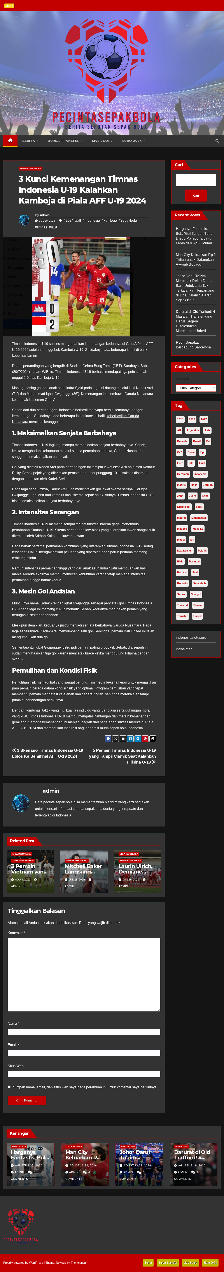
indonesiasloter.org (191, 637)
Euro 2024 (132, 141)
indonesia (200, 474)
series (181, 594)
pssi (195, 572)
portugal (194, 561)
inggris (181, 485)
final (202, 463)
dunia (191, 452)
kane (205, 496)
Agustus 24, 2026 (83, 1165)
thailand (182, 605)
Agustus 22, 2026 (137, 1165)
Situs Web (16, 1066)
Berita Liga (19, 1146)
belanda (182, 441)
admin (45, 215)
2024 (180, 419)
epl (202, 452)
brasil (197, 441)
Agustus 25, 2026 (28, 1165)
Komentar (16, 933)
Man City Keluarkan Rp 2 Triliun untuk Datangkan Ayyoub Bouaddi (196, 259)
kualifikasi (183, 506)
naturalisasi (184, 550)
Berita (29, 141)
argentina (193, 430)
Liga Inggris (74, 1146)
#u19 (53, 227)
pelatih (202, 550)
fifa (191, 463)
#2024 (69, 220)
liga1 (199, 506)
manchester (198, 517)
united (197, 616)
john (180, 496)
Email (13, 1045)
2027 (204, 419)
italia (194, 485)
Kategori (182, 379)
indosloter (184, 649)
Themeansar (78, 1262)
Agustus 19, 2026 (192, 1165)
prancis (182, 572)
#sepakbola (128, 220)
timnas (198, 605)
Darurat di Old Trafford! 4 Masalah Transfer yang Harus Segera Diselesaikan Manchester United (195, 321)
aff (179, 430)
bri (208, 441)
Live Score (102, 141)
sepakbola (199, 583)
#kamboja (109, 220)
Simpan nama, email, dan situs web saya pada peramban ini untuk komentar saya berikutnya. (85, 1087)
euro (180, 463)
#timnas (41, 227)
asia (207, 430)
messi (181, 539)
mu (192, 539)
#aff (78, 220)
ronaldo (182, 583)
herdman (183, 474)
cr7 (179, 452)
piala (180, 561)
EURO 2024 (181, 1146)
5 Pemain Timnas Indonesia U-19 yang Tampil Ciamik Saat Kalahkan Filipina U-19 (122, 756)
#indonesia (91, 220)
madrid (181, 517)
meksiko (198, 528)
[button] (217, 141)
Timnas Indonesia (30, 168)
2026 (192, 419)
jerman (208, 485)
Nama (13, 1023)
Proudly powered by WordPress (23, 1262)
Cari (179, 164)
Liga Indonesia (21, 854)
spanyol (196, 594)
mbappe (182, 528)
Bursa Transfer (64, 141)
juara (192, 496)
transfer (182, 616)
